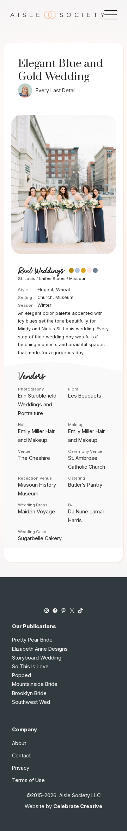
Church (45, 297)
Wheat (63, 289)
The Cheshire (34, 458)
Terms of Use (28, 780)
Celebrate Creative (77, 806)
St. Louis (26, 278)
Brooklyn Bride (29, 693)
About (19, 743)
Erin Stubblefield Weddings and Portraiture (37, 404)
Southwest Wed (31, 702)
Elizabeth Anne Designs (40, 649)
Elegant (45, 289)
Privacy (20, 768)
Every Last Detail (55, 90)
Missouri (77, 278)
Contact (21, 755)
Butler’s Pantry (85, 485)
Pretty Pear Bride (32, 640)
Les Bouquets (84, 396)
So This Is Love (30, 666)
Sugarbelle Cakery (40, 538)
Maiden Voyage (36, 511)
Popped (21, 675)
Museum (64, 297)
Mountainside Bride (35, 684)
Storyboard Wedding (36, 658)
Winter (44, 305)
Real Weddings (41, 271)
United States (52, 278)
